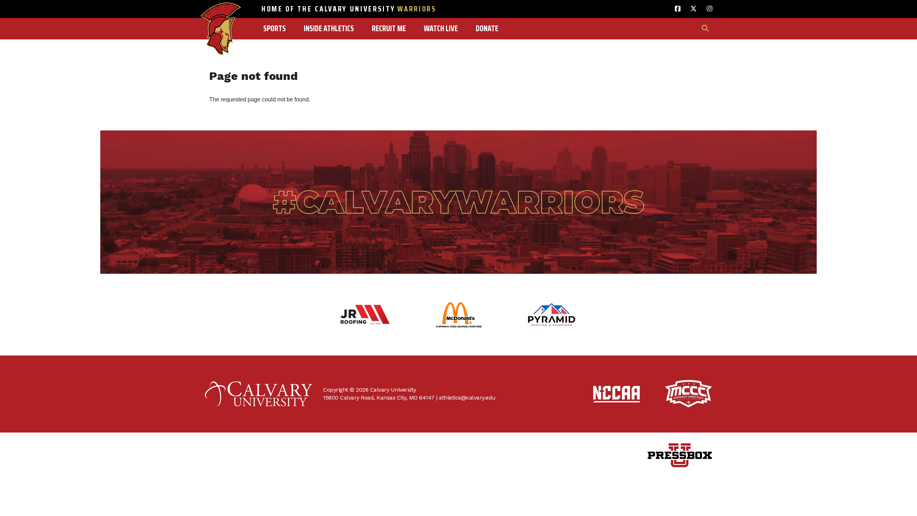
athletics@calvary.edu (467, 397)
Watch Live (441, 28)
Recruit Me (389, 28)
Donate (487, 28)
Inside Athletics (329, 28)
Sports (274, 28)
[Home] (221, 13)
